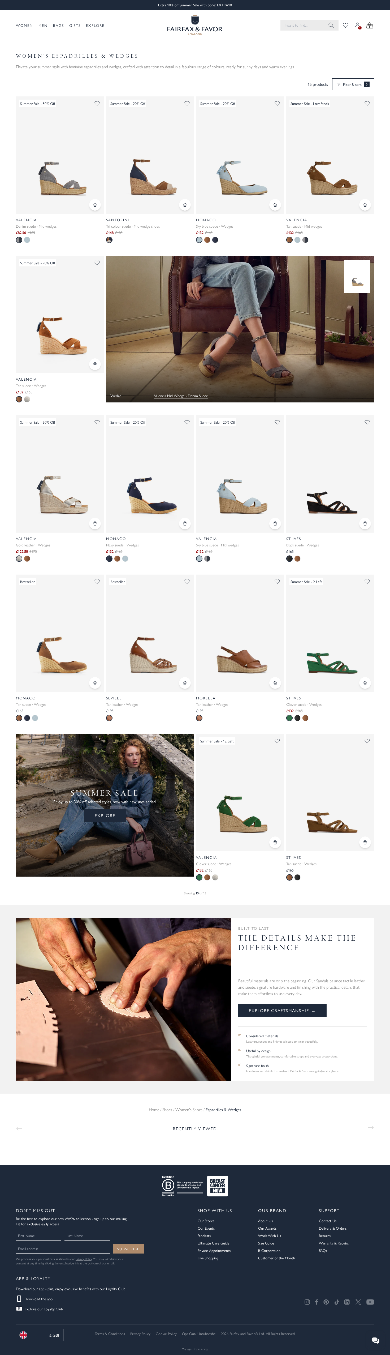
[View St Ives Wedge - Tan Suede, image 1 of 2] (330, 792)
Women (24, 25)
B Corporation (269, 1250)
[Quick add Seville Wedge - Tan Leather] (185, 683)
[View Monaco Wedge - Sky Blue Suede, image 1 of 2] (240, 155)
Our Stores (206, 1220)
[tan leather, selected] (199, 718)
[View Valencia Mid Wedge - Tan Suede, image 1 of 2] (330, 155)
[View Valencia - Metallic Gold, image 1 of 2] (60, 474)
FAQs (323, 1250)
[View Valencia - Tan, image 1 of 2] (60, 314)
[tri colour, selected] (109, 240)
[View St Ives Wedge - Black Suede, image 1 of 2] (330, 474)
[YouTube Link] (370, 1302)
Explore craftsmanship (282, 1010)
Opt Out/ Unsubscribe (199, 1333)
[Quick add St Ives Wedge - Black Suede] (365, 523)
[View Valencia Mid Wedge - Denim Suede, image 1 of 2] (60, 155)
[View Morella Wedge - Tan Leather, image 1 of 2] (240, 633)
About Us (265, 1220)
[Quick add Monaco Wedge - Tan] (95, 683)
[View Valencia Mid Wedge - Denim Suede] (357, 276)
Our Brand (272, 1210)
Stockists (204, 1235)
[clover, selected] (289, 718)
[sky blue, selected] (199, 240)
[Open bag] (369, 25)
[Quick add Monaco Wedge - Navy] (185, 523)
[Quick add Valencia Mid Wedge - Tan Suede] (365, 205)
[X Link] (358, 1302)
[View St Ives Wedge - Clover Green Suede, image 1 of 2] (330, 633)
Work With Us (269, 1235)
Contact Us (327, 1220)
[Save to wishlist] (97, 103)
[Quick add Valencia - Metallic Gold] (95, 523)
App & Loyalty (33, 1278)
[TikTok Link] (336, 1302)
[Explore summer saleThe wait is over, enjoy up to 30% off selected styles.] (240, 329)
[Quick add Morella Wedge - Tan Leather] (275, 683)
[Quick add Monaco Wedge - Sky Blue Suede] (275, 205)
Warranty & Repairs (334, 1243)
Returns (325, 1235)
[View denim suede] (305, 240)
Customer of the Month (276, 1257)
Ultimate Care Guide (213, 1243)
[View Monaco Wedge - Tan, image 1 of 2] (60, 633)
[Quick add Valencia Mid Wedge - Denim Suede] (95, 205)
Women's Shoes (188, 1109)
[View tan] (207, 240)
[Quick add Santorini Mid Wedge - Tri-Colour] (185, 205)
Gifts (75, 25)
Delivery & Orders (332, 1228)
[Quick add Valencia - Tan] (95, 364)
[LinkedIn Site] (347, 1302)
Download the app (38, 1298)
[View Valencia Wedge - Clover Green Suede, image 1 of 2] (240, 792)
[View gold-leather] (27, 399)
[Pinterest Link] (326, 1302)
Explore (95, 25)
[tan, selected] (289, 240)
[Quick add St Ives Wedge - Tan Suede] (365, 842)
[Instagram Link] (307, 1302)
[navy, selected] (109, 558)
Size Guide (266, 1243)
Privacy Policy (84, 1258)
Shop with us (215, 1210)
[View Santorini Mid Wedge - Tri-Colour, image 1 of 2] (150, 155)
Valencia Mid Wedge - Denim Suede (181, 395)
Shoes (167, 1109)
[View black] (297, 718)
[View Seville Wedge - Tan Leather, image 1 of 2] (150, 633)
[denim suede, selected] (19, 240)
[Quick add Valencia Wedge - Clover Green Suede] (275, 842)
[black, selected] (289, 558)
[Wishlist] (345, 25)
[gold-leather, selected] (19, 558)
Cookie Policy (166, 1333)
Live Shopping (208, 1257)
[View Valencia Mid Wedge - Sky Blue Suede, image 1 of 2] (240, 474)
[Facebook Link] (316, 1302)
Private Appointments (214, 1250)
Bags (58, 25)
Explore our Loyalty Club (44, 1308)
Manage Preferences (195, 1348)
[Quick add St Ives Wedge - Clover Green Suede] (365, 683)
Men (43, 25)
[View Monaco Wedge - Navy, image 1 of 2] (150, 474)
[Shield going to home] (195, 25)
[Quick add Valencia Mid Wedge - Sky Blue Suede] (275, 523)
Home (154, 1109)
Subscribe (128, 1248)
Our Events (206, 1228)
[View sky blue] (27, 240)
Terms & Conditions (110, 1333)
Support (329, 1210)
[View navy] (215, 240)
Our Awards (267, 1228)
